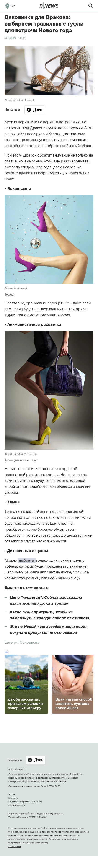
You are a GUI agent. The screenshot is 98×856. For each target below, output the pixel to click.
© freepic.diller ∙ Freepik (19, 100)
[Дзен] (34, 109)
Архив (11, 794)
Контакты (13, 798)
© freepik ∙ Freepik (16, 288)
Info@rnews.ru (55, 813)
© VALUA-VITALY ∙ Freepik (21, 454)
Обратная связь (16, 805)
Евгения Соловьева (22, 642)
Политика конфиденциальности (25, 801)
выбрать (27, 560)
